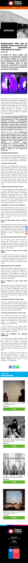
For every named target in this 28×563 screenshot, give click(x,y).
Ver (14, 409)
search (26, 10)
